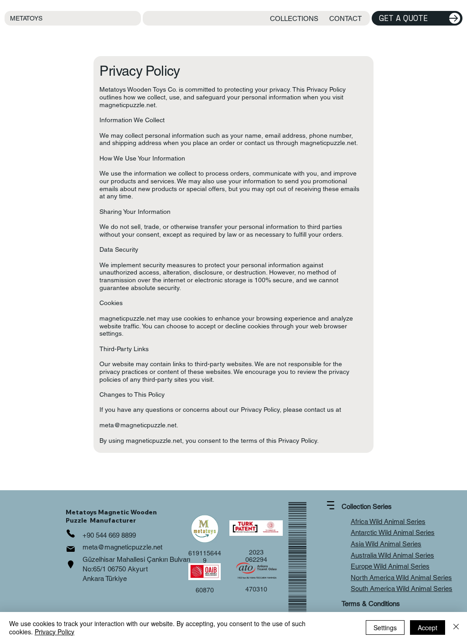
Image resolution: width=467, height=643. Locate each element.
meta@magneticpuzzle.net (137, 425)
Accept (427, 627)
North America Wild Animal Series (401, 577)
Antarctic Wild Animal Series (393, 532)
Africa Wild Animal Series (388, 521)
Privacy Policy (54, 631)
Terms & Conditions (371, 603)
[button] (294, 18)
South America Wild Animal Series (401, 588)
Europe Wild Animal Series (390, 566)
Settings (385, 627)
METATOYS (26, 18)
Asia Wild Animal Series (386, 544)
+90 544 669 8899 (109, 535)
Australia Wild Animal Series (392, 555)
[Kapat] (456, 627)
